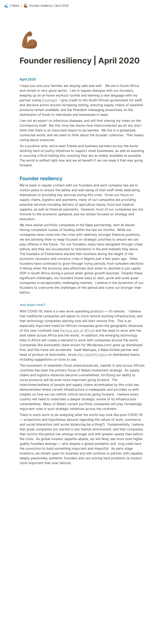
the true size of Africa (76, 330)
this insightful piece (92, 355)
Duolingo (49, 100)
